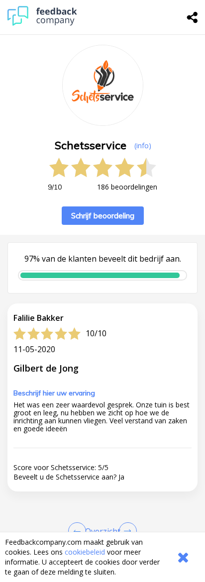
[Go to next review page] (126, 531)
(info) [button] (142, 145)
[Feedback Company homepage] (42, 23)
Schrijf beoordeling (102, 215)
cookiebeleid (85, 552)
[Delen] (192, 17)
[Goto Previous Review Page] (79, 531)
